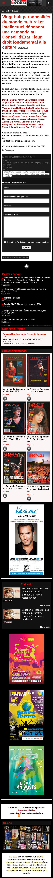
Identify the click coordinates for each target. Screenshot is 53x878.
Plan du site (11, 816)
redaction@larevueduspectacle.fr (26, 813)
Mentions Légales (12, 291)
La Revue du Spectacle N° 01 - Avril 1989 (14, 390)
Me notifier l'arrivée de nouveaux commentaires (27, 242)
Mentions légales (26, 810)
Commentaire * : (11, 215)
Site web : (8, 206)
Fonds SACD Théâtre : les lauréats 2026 (22, 297)
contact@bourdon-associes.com (19, 141)
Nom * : (7, 188)
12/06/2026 (7, 601)
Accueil (5, 11)
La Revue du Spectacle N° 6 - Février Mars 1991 (38, 439)
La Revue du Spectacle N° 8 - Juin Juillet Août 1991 (38, 489)
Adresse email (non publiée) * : (17, 197)
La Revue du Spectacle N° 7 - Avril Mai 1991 (14, 487)
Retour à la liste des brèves (15, 257)
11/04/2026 (7, 622)
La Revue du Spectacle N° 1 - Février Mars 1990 (14, 439)
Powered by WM (40, 816)
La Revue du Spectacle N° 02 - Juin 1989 (38, 390)
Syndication (26, 816)
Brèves (15, 11)
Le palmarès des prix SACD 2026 (19, 313)
